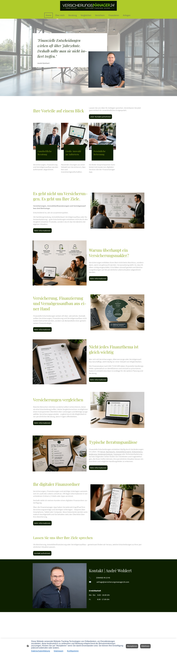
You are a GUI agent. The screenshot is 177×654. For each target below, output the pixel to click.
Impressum (58, 651)
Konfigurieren (73, 651)
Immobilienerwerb (123, 451)
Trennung (117, 454)
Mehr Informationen (42, 230)
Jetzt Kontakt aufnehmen (100, 116)
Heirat (102, 451)
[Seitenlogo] (88, 6)
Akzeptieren (132, 646)
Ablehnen (145, 646)
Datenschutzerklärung (40, 651)
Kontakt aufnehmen (42, 553)
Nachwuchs (110, 451)
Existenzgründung (104, 454)
